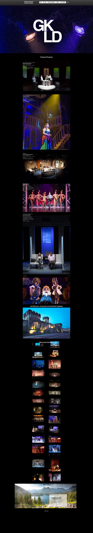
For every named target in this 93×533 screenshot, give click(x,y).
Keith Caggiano (30, 283)
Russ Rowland (27, 189)
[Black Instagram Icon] (54, 503)
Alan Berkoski (30, 98)
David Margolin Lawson (31, 100)
